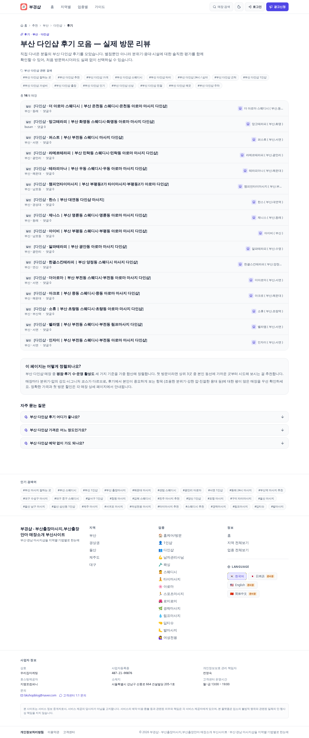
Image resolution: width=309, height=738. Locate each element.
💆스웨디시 (167, 571)
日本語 (262, 576)
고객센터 (69, 732)
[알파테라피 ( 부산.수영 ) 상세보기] (154, 249)
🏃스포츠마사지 (171, 593)
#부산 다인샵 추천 (69, 77)
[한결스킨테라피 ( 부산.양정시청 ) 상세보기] (154, 264)
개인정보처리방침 (32, 732)
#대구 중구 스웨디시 (66, 498)
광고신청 (280, 7)
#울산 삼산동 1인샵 (63, 506)
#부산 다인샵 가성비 (35, 85)
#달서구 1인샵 (94, 498)
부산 (46, 25)
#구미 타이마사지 (240, 498)
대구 (92, 564)
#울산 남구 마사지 (34, 506)
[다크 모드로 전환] (239, 6)
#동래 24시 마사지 (241, 490)
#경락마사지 (218, 506)
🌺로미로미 (167, 601)
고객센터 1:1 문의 (74, 695)
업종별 (83, 6)
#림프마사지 (240, 506)
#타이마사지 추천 (168, 506)
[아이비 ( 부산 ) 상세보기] (154, 233)
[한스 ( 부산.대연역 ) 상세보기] (154, 202)
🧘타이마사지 (169, 579)
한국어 (237, 576)
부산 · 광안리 (33, 158)
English (242, 585)
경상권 (94, 542)
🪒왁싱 (164, 564)
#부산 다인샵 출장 (65, 85)
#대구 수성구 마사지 (35, 498)
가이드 (100, 6)
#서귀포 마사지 (113, 506)
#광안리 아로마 (192, 490)
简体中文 (243, 594)
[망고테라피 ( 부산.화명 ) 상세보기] (154, 124)
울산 (92, 550)
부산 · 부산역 (33, 314)
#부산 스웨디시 (67, 490)
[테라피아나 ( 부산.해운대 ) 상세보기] (154, 170)
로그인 (257, 7)
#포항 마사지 (215, 498)
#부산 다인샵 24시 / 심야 (193, 77)
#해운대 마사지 (141, 490)
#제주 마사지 (90, 506)
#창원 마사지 (118, 498)
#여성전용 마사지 (140, 506)
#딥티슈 (259, 506)
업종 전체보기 (238, 550)
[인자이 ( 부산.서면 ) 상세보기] (154, 342)
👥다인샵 (166, 550)
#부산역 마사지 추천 (270, 490)
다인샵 (57, 25)
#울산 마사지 (266, 498)
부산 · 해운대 (33, 174)
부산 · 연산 (31, 267)
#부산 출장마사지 (115, 490)
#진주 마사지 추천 (169, 498)
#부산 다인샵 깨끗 (180, 85)
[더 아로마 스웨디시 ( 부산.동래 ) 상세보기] (154, 108)
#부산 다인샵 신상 (123, 85)
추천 (35, 25)
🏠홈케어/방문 (170, 535)
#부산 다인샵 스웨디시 (128, 77)
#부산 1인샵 (90, 490)
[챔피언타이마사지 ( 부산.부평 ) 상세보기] (154, 186)
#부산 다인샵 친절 (151, 85)
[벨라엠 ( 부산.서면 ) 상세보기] (154, 326)
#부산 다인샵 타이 (160, 77)
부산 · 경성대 (33, 205)
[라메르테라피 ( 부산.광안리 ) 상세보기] (154, 155)
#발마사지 (277, 506)
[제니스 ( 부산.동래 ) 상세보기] (154, 217)
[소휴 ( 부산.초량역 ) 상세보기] (154, 311)
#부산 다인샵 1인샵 (254, 77)
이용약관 (53, 732)
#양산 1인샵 (193, 498)
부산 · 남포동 (33, 189)
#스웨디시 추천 (195, 506)
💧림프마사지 (169, 615)
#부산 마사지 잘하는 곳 (37, 490)
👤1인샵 (165, 542)
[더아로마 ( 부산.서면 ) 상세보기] (154, 280)
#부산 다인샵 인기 (94, 85)
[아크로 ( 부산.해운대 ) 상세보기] (154, 295)
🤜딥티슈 (166, 623)
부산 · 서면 (31, 142)
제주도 (94, 557)
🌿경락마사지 (169, 608)
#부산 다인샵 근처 (225, 77)
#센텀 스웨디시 (167, 490)
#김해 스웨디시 (141, 498)
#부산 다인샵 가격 (97, 77)
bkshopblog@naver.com (40, 695)
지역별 (66, 6)
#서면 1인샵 (215, 490)
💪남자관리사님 (171, 557)
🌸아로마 (166, 586)
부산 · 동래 (31, 111)
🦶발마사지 (167, 630)
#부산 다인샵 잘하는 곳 (37, 77)
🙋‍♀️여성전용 (167, 637)
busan (29, 127)
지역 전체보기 (238, 542)
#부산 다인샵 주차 (209, 85)
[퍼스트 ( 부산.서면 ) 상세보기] (154, 139)
